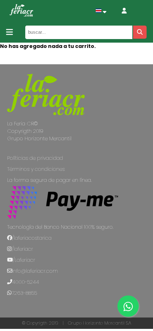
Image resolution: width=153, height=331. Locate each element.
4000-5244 (25, 282)
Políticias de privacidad (35, 158)
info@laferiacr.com (35, 271)
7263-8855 (24, 293)
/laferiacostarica (32, 238)
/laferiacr (22, 249)
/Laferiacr (24, 260)
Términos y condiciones (36, 169)
